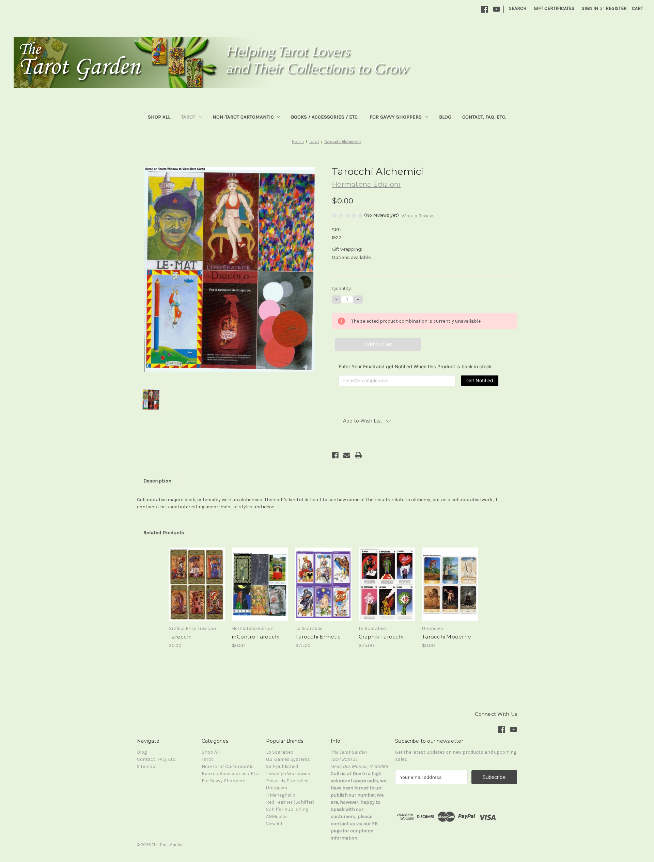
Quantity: (342, 288)
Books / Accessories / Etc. (325, 117)
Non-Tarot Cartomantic (243, 117)
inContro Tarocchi (255, 636)
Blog (445, 117)
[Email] (346, 455)
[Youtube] (496, 9)
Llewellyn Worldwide (288, 773)
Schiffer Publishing (287, 809)
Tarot (188, 117)
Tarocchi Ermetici (318, 636)
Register (616, 8)
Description (157, 481)
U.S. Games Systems (288, 759)
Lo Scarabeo (279, 752)
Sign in (590, 8)
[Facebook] (484, 9)
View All (274, 824)
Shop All (159, 117)
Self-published (282, 766)
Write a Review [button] (417, 216)
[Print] (358, 455)
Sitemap (146, 766)
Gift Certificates (554, 8)
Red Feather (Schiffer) (290, 802)
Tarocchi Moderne (446, 636)
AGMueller (277, 816)
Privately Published (287, 781)
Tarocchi (180, 636)
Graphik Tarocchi (381, 636)
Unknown (276, 788)
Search (517, 8)
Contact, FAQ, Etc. (484, 117)
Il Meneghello (280, 795)
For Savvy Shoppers (396, 117)
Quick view (188, 556)
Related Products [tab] (163, 532)
